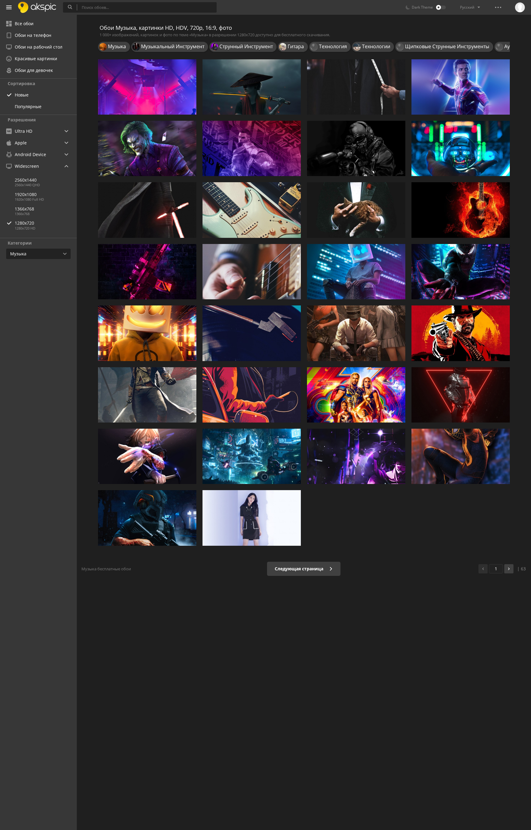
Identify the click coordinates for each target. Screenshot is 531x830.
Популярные (28, 106)
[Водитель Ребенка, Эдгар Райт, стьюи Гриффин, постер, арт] (252, 395)
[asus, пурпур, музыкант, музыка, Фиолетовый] (252, 148)
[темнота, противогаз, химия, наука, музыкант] (147, 517)
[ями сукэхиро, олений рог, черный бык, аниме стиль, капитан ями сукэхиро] (356, 456)
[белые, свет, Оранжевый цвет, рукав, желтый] (147, 333)
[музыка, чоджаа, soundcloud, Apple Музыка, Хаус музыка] (460, 395)
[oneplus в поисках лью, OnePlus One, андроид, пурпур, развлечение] (252, 456)
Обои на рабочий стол (38, 47)
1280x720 (24, 223)
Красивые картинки (36, 58)
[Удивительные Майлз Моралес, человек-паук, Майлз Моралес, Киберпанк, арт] (460, 271)
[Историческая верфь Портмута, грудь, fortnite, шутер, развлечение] (356, 333)
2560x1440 (26, 180)
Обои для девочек (34, 70)
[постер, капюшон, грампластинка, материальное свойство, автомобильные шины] (252, 333)
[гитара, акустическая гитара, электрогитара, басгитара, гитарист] (252, 271)
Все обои (24, 23)
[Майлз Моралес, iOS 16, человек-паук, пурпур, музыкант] (460, 456)
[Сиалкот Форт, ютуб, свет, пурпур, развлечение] (356, 271)
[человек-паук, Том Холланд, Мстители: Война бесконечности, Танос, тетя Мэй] (460, 87)
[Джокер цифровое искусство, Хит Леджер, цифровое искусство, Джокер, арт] (147, 148)
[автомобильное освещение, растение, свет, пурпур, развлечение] (460, 148)
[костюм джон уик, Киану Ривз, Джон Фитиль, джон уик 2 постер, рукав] (356, 87)
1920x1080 (26, 194)
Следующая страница (299, 569)
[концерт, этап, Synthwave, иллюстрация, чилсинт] (147, 87)
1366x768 (24, 209)
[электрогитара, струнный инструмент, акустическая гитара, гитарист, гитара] (460, 210)
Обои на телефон (33, 35)
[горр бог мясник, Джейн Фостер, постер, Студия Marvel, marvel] (356, 395)
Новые (22, 95)
